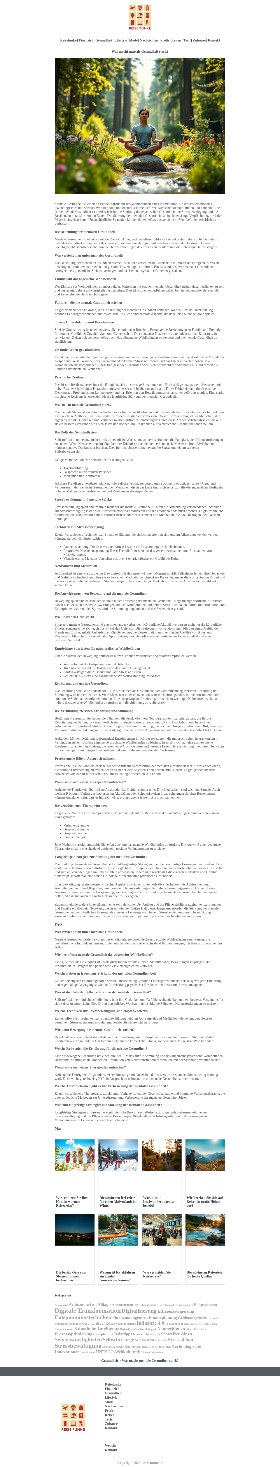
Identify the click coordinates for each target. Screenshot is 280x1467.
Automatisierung (148, 1304)
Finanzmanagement (130, 1317)
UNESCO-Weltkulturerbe (119, 1352)
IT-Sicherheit (187, 1324)
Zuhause (199, 40)
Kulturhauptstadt (64, 1329)
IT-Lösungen (172, 1323)
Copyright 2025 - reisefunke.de (140, 1463)
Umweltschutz (87, 1352)
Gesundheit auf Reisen (98, 1323)
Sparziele (162, 1340)
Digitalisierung (139, 1311)
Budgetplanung (205, 1304)
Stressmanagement (113, 1346)
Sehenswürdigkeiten (78, 1339)
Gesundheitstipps (126, 1323)
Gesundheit (103, 40)
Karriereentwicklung (206, 1324)
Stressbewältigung (78, 1346)
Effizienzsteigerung (176, 1311)
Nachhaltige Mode (129, 1329)
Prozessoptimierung (73, 1333)
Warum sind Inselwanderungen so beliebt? (159, 1201)
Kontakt (214, 40)
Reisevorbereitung (146, 1334)
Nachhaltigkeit (148, 1329)
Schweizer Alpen (176, 1333)
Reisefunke (68, 40)
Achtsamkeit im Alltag (88, 1304)
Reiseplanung (103, 1334)
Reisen (176, 40)
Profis (164, 40)
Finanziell (86, 40)
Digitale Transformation (88, 1310)
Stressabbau (180, 1339)
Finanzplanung (163, 1317)
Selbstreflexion (146, 1340)
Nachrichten (149, 40)
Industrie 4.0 (150, 1323)
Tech (187, 40)
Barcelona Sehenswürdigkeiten (176, 1304)
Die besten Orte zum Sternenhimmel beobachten (71, 1276)
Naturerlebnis (170, 1328)
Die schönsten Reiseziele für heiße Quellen (204, 1274)
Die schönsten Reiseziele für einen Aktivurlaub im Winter (118, 1201)
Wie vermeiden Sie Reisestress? (157, 1274)
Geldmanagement (193, 1317)
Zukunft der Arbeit (153, 1352)
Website (110, 1445)
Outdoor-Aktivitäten (194, 1329)
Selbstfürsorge (118, 1339)
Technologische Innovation (157, 1346)
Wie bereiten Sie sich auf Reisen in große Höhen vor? (205, 1201)
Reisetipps (123, 1334)
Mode (133, 40)
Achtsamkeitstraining (123, 1304)
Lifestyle (120, 40)
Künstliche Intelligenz (96, 1328)
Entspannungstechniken (83, 1317)
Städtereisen (132, 1346)
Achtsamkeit (61, 1305)
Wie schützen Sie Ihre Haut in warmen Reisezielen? (72, 1201)
